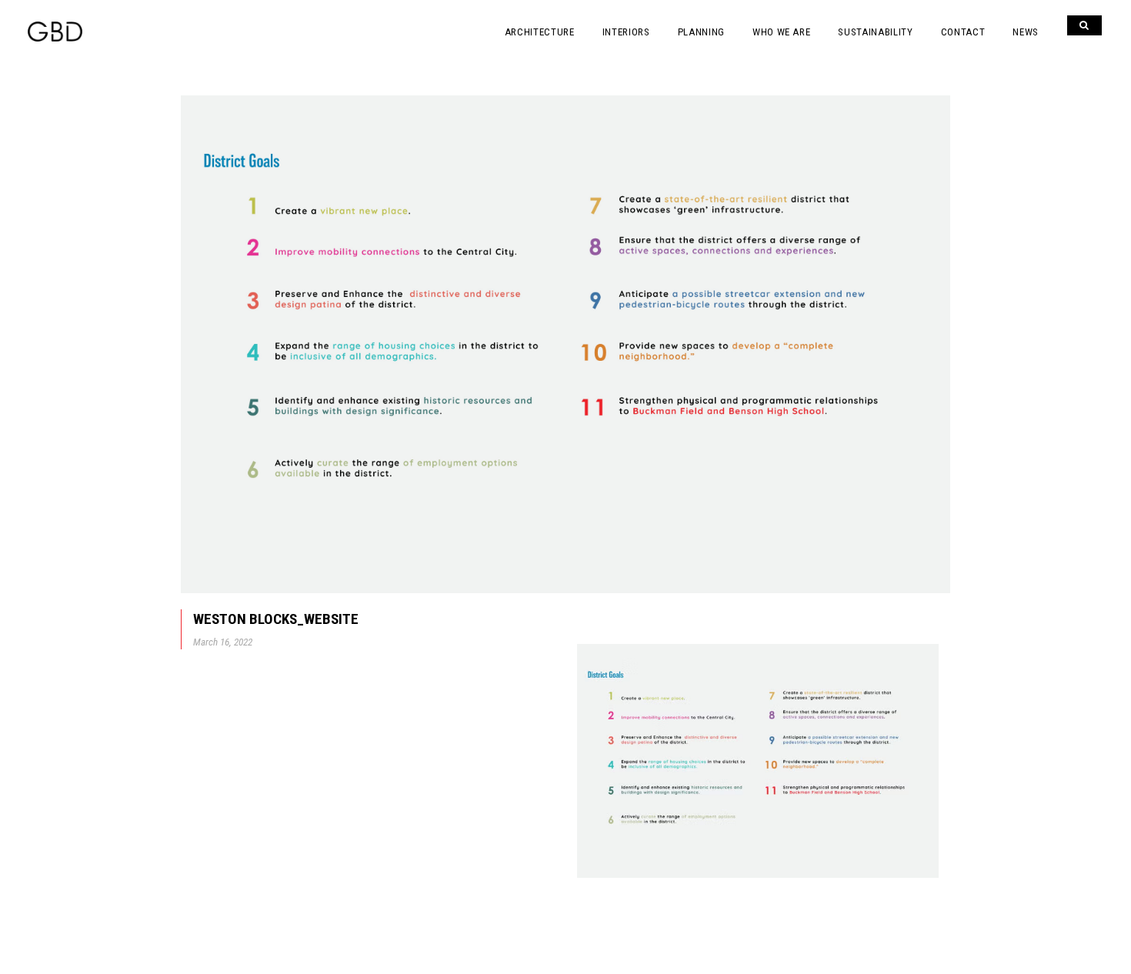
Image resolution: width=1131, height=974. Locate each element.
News (1026, 32)
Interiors (626, 32)
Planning (701, 32)
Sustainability (875, 32)
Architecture (540, 32)
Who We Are (781, 32)
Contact (963, 32)
